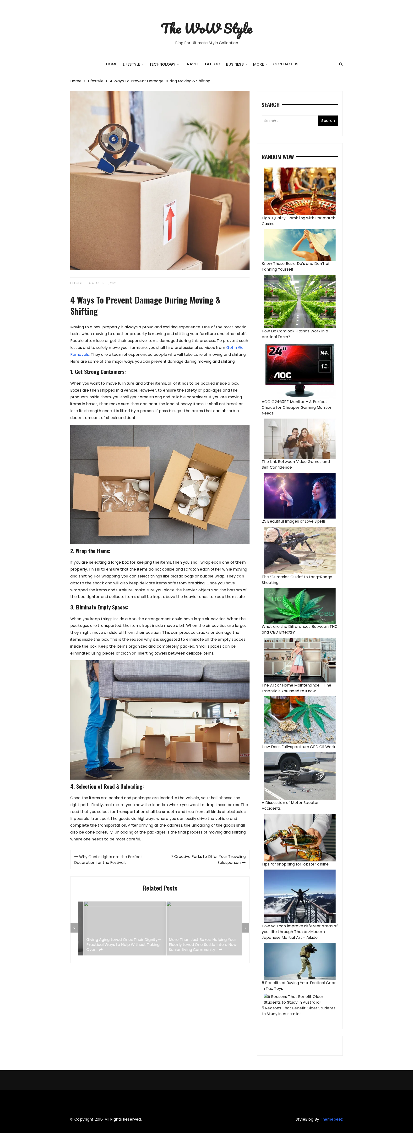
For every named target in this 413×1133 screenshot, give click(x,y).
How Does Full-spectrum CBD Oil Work (298, 747)
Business (235, 64)
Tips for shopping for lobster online (295, 864)
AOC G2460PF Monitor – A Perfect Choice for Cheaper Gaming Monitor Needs (296, 407)
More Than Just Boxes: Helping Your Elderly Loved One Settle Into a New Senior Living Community (196, 944)
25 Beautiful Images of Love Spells (294, 521)
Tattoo (212, 64)
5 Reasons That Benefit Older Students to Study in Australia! (299, 1011)
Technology (162, 64)
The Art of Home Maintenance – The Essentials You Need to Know (296, 688)
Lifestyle (77, 283)
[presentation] (74, 928)
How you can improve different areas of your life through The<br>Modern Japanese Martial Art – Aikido (300, 931)
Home (111, 64)
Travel (191, 64)
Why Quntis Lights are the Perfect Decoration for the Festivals (108, 859)
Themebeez (331, 1119)
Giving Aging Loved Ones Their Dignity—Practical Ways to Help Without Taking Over (117, 944)
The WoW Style (206, 28)
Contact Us (286, 64)
